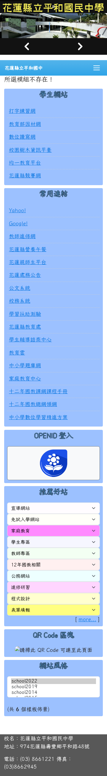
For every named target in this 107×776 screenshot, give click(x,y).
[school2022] (53, 681)
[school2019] (53, 687)
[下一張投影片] (80, 46)
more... (87, 619)
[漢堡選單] (96, 68)
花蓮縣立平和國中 (24, 67)
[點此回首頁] (53, 25)
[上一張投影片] (27, 46)
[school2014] (53, 692)
